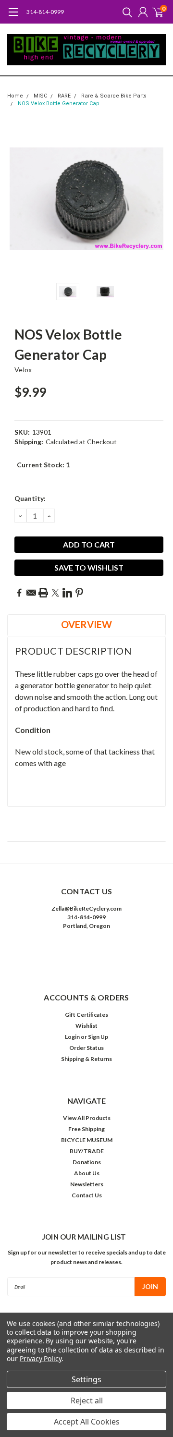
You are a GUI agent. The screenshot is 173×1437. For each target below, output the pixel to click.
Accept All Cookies (87, 1421)
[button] (86, 955)
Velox (23, 369)
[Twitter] (55, 592)
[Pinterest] (79, 592)
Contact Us (87, 1195)
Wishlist (86, 1025)
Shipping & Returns (86, 1058)
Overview (86, 624)
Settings (86, 1379)
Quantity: (30, 498)
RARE (64, 96)
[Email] (31, 592)
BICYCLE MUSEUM (86, 1140)
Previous (17, 199)
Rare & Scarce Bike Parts (114, 96)
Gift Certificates (86, 1014)
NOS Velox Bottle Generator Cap (58, 103)
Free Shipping (86, 1129)
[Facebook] (19, 592)
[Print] (43, 592)
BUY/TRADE (87, 1151)
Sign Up (98, 1036)
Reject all (87, 1400)
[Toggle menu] (13, 17)
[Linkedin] (67, 592)
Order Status (86, 1047)
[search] (125, 12)
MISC (40, 96)
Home (15, 96)
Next (156, 199)
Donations (87, 1162)
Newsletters (86, 1184)
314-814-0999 (45, 11)
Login (72, 1036)
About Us (86, 1173)
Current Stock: (43, 465)
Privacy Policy (41, 1358)
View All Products (87, 1117)
